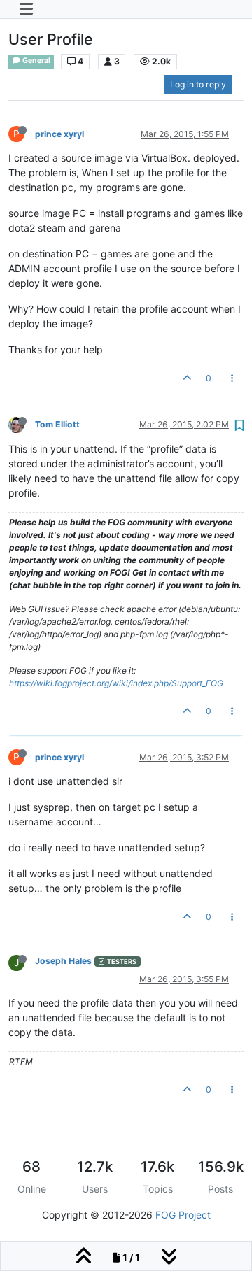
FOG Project (183, 1215)
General (35, 60)
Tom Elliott (57, 424)
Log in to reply (198, 84)
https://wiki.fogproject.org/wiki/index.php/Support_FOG (116, 683)
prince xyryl (59, 134)
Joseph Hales (63, 961)
